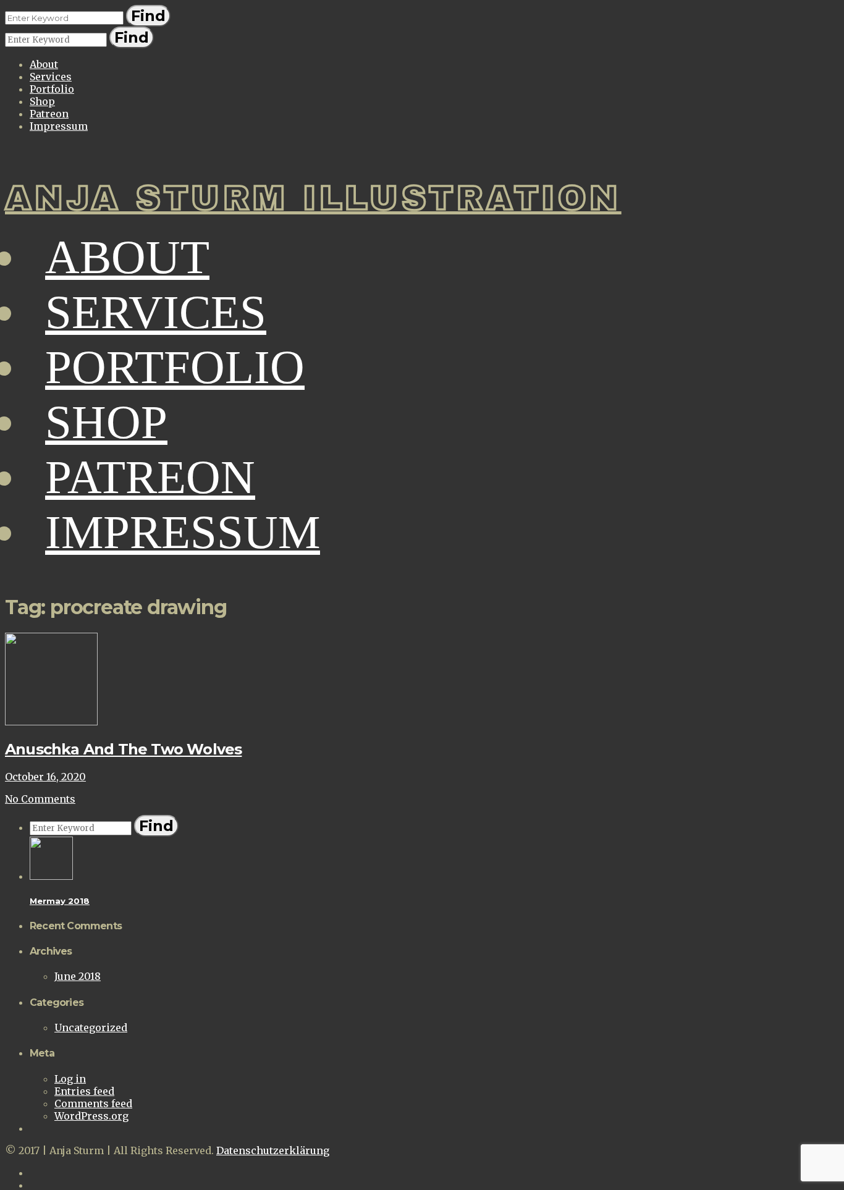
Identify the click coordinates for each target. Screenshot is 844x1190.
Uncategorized (90, 1027)
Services (51, 76)
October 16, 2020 (45, 776)
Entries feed (84, 1091)
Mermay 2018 (60, 901)
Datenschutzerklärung (272, 1150)
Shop (42, 101)
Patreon (49, 114)
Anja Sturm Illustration (313, 198)
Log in (70, 1079)
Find (148, 16)
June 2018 (77, 976)
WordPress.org (91, 1116)
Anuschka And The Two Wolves (123, 749)
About (44, 64)
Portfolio (52, 89)
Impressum (59, 126)
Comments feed (93, 1103)
